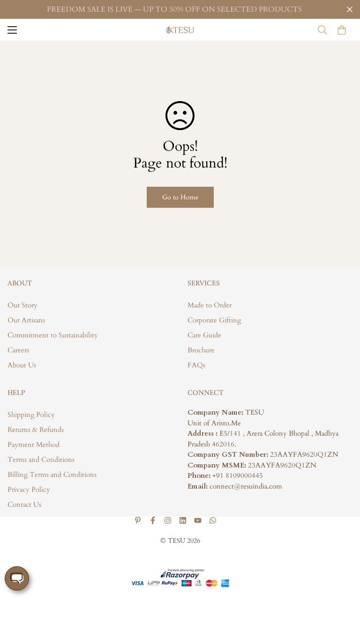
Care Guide (204, 335)
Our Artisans (26, 320)
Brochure (201, 350)
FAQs (196, 365)
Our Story (23, 305)
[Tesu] (180, 30)
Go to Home (180, 197)
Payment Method (34, 444)
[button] (341, 30)
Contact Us (24, 504)
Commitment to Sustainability (53, 335)
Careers (18, 350)
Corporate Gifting (214, 320)
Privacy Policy (29, 489)
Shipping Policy (31, 414)
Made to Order (210, 305)
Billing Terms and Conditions (52, 474)
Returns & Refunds (36, 429)
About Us (22, 365)
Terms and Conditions (41, 459)
